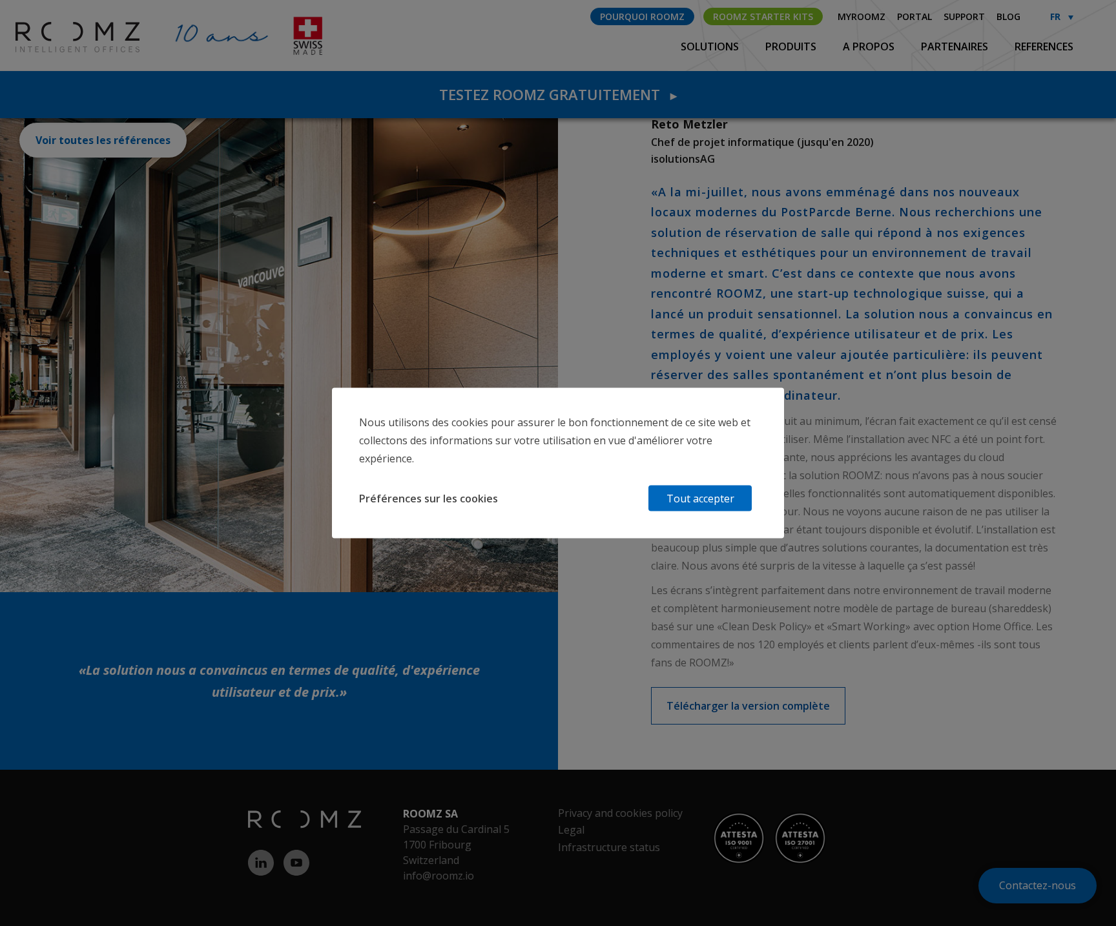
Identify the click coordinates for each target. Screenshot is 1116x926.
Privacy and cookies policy (620, 813)
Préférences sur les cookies (428, 498)
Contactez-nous (1037, 885)
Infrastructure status (609, 847)
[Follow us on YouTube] (301, 863)
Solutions (711, 46)
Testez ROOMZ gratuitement (558, 94)
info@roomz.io (438, 876)
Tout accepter (700, 498)
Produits (792, 46)
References (1044, 46)
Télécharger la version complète (748, 706)
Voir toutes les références (103, 140)
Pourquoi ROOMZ (642, 16)
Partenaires (956, 46)
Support (964, 16)
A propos (870, 46)
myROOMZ (861, 16)
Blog (1008, 16)
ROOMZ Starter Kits (763, 16)
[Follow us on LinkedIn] (266, 863)
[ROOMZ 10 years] (56, 36)
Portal (914, 16)
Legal (571, 830)
